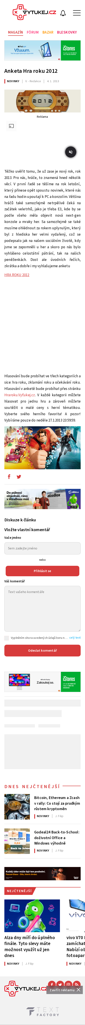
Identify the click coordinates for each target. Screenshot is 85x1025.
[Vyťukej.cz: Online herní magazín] (34, 12)
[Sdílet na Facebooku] (9, 478)
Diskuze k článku (20, 520)
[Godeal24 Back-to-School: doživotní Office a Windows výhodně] (17, 841)
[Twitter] (60, 985)
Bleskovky (67, 32)
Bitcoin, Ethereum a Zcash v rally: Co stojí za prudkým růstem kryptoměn (57, 803)
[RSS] (77, 985)
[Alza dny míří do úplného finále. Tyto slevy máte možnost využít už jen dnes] (32, 915)
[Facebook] (52, 985)
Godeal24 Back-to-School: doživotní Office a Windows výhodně (56, 837)
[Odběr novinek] (63, 13)
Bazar (48, 32)
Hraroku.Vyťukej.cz (19, 395)
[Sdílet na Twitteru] (18, 478)
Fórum (33, 32)
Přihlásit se (42, 571)
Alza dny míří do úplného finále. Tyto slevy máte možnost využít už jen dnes (29, 946)
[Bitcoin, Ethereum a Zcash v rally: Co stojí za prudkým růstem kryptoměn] (17, 806)
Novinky (13, 81)
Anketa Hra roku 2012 (31, 71)
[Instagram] (68, 985)
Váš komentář (14, 581)
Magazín (15, 32)
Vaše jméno (12, 537)
